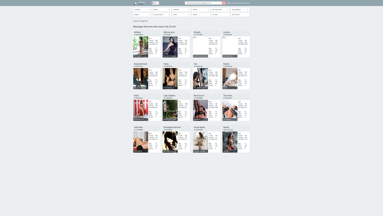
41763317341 (138, 66)
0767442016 (167, 35)
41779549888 (198, 98)
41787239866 (167, 130)
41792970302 (227, 66)
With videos (236, 14)
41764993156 (167, 66)
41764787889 (198, 130)
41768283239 (198, 66)
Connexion (240, 3)
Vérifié (195, 14)
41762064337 (138, 98)
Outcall (215, 14)
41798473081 (227, 35)
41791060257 (227, 98)
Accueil (135, 21)
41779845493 (167, 98)
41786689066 (138, 35)
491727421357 (228, 130)
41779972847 (198, 35)
